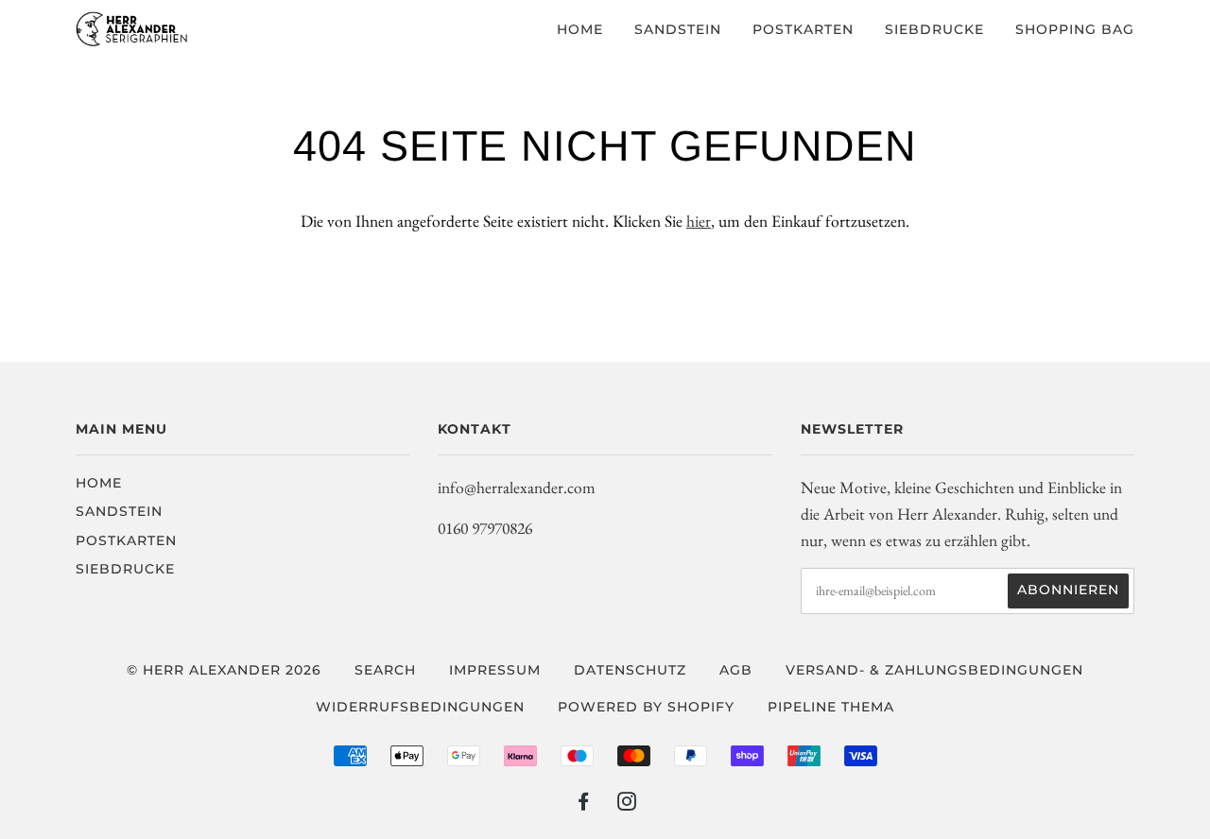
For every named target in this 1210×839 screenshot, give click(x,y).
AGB (735, 669)
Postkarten (803, 29)
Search (385, 669)
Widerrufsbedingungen (420, 706)
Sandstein (677, 29)
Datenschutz (630, 669)
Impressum (495, 669)
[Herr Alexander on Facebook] (584, 804)
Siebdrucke (934, 29)
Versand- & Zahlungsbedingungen (934, 669)
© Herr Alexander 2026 (224, 669)
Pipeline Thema (831, 706)
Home (580, 29)
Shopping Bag (1074, 29)
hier (698, 220)
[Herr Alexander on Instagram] (627, 804)
